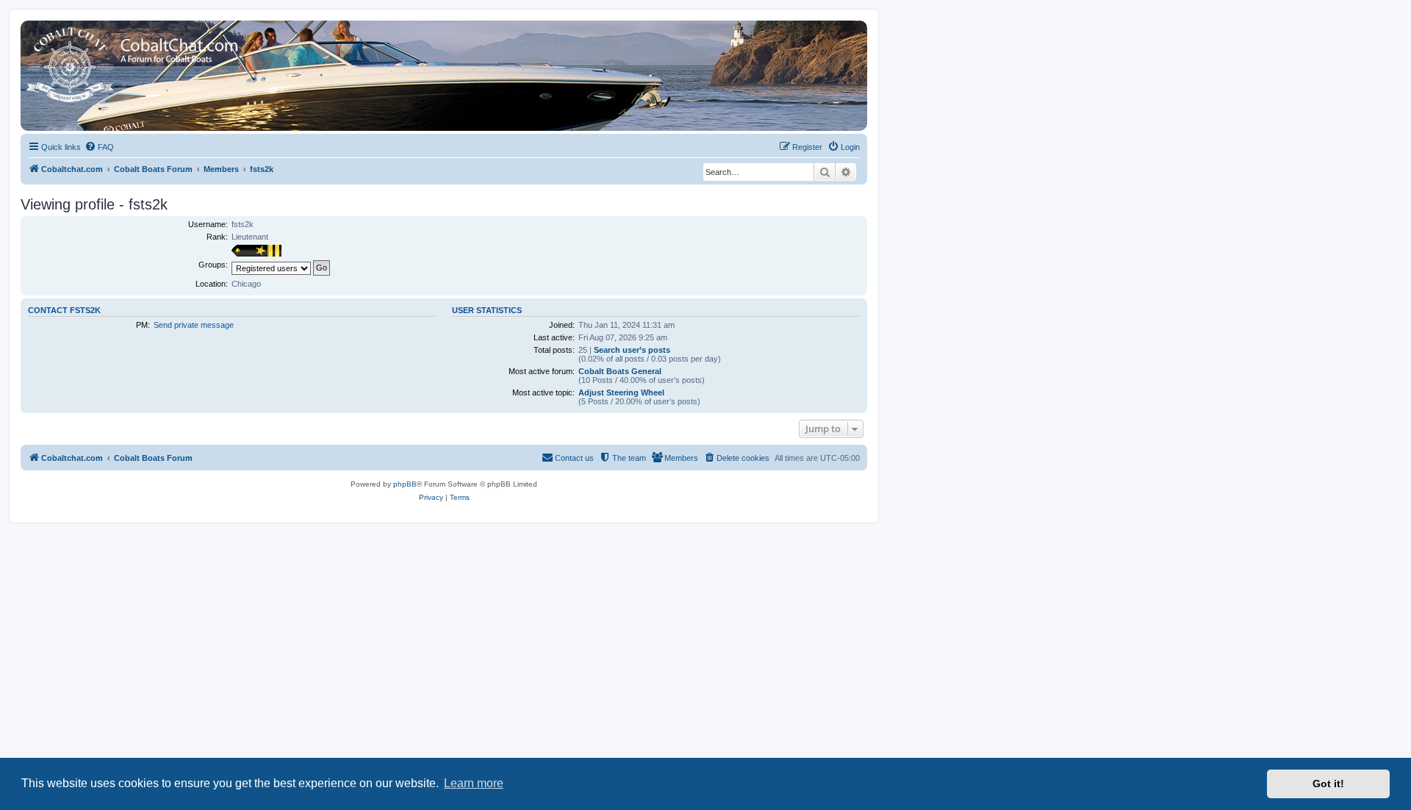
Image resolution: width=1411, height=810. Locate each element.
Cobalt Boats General (619, 371)
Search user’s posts (632, 349)
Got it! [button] (1328, 783)
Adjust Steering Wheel (621, 392)
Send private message (194, 324)
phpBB (405, 484)
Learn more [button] (473, 783)
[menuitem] (99, 147)
